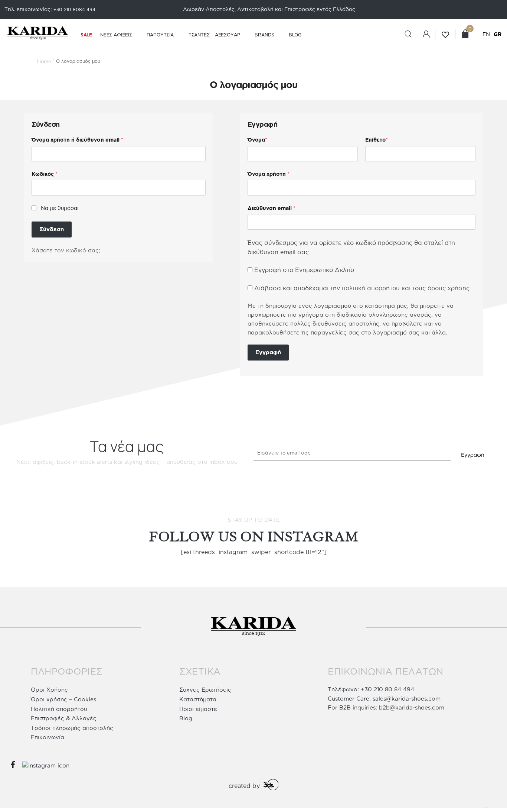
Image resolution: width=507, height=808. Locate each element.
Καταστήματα (197, 699)
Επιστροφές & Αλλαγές (64, 718)
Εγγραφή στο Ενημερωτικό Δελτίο (303, 269)
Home (44, 61)
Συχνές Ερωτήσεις (205, 689)
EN (486, 34)
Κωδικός (45, 174)
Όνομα (257, 139)
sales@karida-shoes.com (407, 698)
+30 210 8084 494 (74, 9)
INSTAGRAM (313, 537)
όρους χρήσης (449, 288)
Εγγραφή (268, 352)
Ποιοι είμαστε (198, 709)
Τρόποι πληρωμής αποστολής (72, 728)
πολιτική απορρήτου (371, 288)
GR (497, 34)
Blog (185, 718)
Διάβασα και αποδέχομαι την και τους (362, 288)
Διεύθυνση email (271, 208)
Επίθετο (376, 139)
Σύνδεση (51, 229)
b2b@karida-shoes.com (411, 707)
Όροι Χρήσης (49, 689)
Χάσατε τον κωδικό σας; (66, 250)
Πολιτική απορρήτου (59, 709)
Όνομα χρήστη (269, 174)
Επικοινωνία (47, 737)
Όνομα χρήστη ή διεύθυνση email (77, 139)
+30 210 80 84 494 (387, 689)
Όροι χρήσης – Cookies (63, 699)
